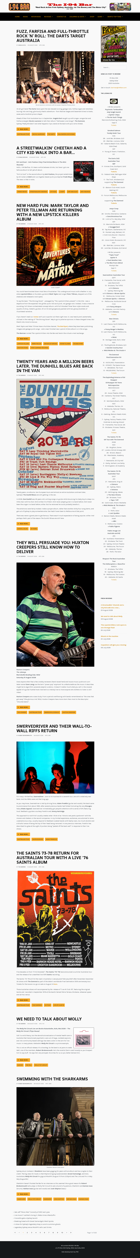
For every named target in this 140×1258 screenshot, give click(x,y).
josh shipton (59, 1199)
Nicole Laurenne (38, 134)
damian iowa (83, 1199)
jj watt (61, 192)
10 (62, 1233)
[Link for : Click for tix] (114, 44)
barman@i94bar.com (119, 88)
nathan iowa (71, 1199)
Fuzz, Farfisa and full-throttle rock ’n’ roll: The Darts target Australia (53, 36)
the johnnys (21, 712)
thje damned (37, 1005)
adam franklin (51, 839)
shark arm (21, 1199)
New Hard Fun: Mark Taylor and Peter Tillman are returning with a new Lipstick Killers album (53, 212)
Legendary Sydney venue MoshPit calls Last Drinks (33, 1227)
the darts (51, 134)
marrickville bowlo (51, 712)
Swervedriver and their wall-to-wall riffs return (54, 728)
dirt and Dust (73, 192)
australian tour (23, 134)
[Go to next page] (66, 1233)
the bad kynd (78, 344)
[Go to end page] (71, 1233)
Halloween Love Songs (66, 134)
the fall (29, 1065)
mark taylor (36, 344)
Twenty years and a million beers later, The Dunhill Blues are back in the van (55, 366)
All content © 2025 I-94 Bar (70, 1245)
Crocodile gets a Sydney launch (25, 1218)
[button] (48, 17)
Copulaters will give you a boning (113, 645)
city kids (53, 192)
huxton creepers (68, 712)
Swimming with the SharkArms (52, 1079)
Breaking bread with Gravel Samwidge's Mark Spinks (34, 1221)
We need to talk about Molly (49, 1019)
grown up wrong (50, 344)
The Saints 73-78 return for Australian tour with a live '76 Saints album (52, 857)
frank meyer (22, 192)
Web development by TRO (70, 1252)
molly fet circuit (41, 1065)
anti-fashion (85, 192)
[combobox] (114, 67)
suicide (20, 1065)
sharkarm (47, 1199)
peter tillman (65, 344)
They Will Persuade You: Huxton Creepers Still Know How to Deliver (53, 547)
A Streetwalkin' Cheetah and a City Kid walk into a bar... (51, 150)
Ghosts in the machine (109, 636)
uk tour (48, 1005)
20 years (34, 529)
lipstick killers (23, 344)
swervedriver (37, 839)
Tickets (114, 125)
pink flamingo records (39, 348)
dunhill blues (22, 529)
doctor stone (22, 348)
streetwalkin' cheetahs (38, 192)
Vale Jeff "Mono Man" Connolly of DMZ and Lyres (32, 1212)
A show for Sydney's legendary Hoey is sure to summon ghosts (37, 1224)
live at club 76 (59, 1005)
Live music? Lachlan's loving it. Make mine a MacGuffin (34, 1215)
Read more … (24, 129)
